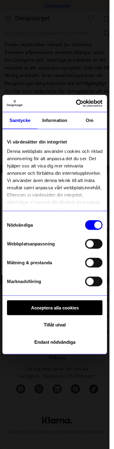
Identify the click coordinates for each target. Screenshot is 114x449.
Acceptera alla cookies (55, 307)
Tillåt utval (55, 324)
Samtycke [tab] (19, 120)
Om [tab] (89, 120)
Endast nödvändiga (54, 341)
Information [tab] (54, 120)
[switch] (93, 243)
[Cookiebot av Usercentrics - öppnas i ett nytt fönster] (77, 103)
